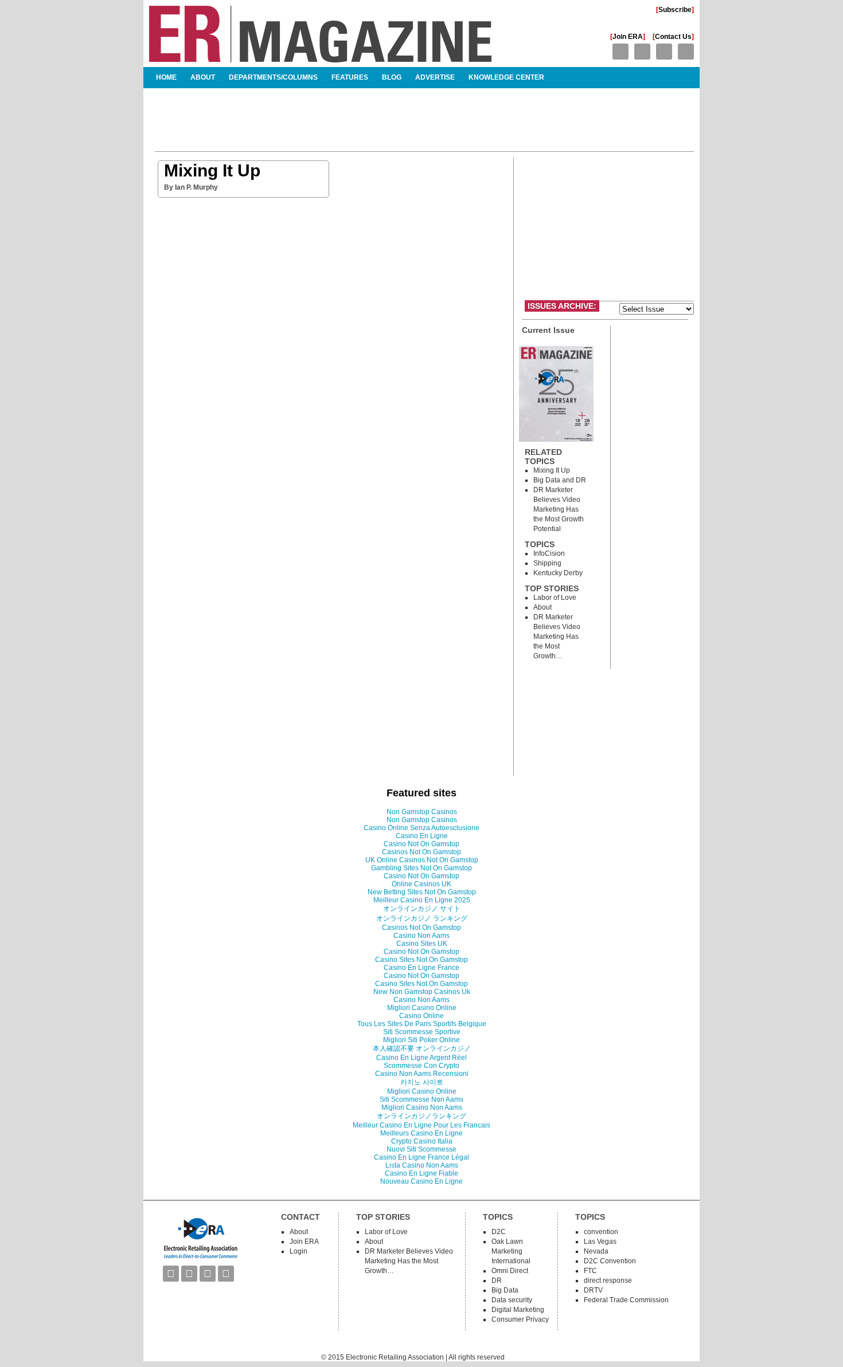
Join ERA (627, 37)
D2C (498, 1232)
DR (496, 1280)
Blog (391, 77)
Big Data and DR (559, 480)
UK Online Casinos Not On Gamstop (421, 860)
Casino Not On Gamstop (421, 844)
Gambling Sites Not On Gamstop (421, 868)
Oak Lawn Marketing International (510, 1251)
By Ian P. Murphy (191, 187)
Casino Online (421, 1016)
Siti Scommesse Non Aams (421, 1099)
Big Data (504, 1290)
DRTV (593, 1290)
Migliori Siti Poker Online (421, 1040)
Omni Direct (509, 1271)
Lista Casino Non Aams (421, 1165)
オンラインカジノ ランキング (421, 918)
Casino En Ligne (422, 836)
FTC (590, 1271)
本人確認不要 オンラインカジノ (422, 1048)
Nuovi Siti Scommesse (421, 1149)
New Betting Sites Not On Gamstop (422, 892)
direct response (608, 1280)
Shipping (547, 563)
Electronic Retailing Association (395, 1357)
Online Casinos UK (421, 884)
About (202, 77)
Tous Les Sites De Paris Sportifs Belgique (421, 1024)
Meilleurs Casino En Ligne (421, 1133)
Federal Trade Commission (626, 1300)
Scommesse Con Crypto (421, 1066)
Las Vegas (600, 1242)
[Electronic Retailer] (320, 57)
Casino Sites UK (421, 944)
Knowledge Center (506, 77)
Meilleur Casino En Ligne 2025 (421, 900)
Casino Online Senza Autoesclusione (421, 828)
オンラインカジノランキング (421, 1116)
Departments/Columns (273, 77)
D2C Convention (610, 1261)
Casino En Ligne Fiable (421, 1173)
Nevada (596, 1251)
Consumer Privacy (520, 1319)
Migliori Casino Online (421, 1008)
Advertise (435, 77)
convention (601, 1232)
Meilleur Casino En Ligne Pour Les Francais (421, 1125)
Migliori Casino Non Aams (421, 1107)
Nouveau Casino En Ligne (421, 1181)
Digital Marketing (517, 1310)
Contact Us (673, 37)
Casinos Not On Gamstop (421, 852)
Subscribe (675, 10)
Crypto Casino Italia (421, 1141)
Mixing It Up (212, 170)
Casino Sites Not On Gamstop (421, 960)
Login (298, 1251)
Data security (511, 1300)
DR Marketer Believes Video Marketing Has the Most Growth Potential (558, 509)
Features (349, 77)
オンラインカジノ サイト (421, 909)
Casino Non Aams (421, 936)
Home (166, 77)
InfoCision (549, 553)
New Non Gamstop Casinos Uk (421, 992)
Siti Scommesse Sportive (421, 1032)
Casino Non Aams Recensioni (422, 1074)
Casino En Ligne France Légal (421, 1157)
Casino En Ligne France (421, 968)
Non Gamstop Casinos (422, 812)
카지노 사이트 (421, 1082)
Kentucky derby (558, 573)
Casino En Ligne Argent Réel (421, 1058)
